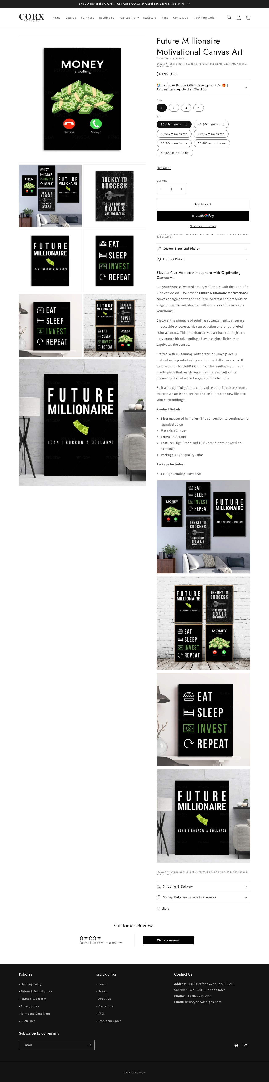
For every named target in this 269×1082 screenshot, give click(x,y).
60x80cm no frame (211, 134)
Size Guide (164, 167)
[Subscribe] (89, 1045)
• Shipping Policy (30, 984)
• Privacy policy (29, 1006)
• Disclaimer (27, 1021)
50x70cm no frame (174, 134)
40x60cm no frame (211, 124)
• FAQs (100, 1013)
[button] (129, 17)
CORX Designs (138, 1072)
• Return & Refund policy (35, 991)
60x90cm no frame (174, 143)
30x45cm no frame (174, 124)
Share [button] (165, 908)
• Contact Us (104, 1006)
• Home (101, 984)
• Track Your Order (108, 1021)
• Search (101, 991)
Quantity (162, 181)
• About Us (103, 999)
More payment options (203, 225)
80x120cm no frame (175, 153)
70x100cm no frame (212, 143)
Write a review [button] (168, 940)
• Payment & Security (33, 999)
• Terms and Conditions (34, 1013)
